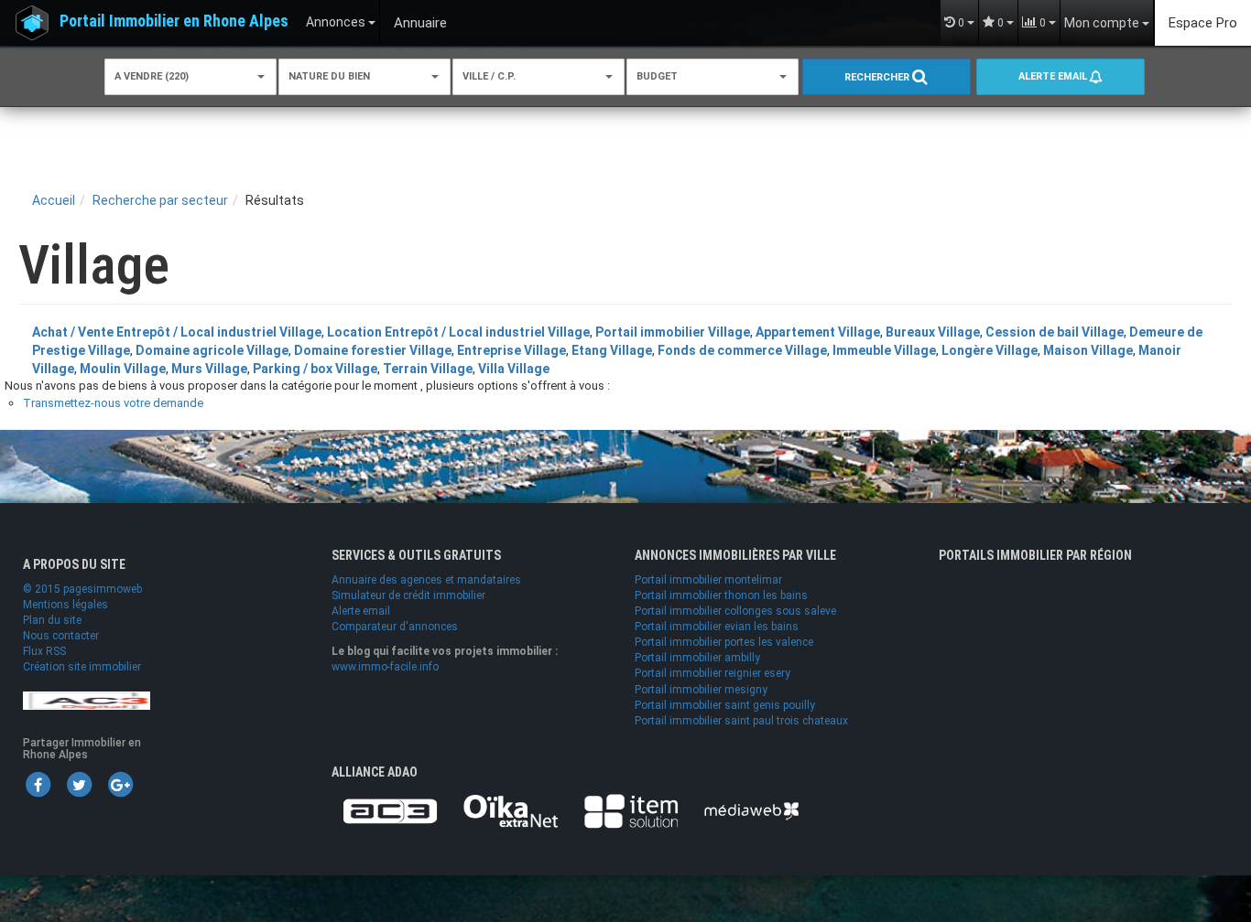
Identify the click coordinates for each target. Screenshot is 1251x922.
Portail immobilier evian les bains (717, 626)
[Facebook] (37, 783)
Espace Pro (1203, 23)
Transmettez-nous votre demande (113, 403)
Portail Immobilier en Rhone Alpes (174, 20)
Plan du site (52, 620)
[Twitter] (78, 783)
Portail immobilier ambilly (697, 657)
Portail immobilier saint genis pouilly (725, 705)
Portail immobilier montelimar (708, 580)
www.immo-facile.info (385, 666)
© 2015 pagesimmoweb (82, 589)
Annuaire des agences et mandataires (426, 580)
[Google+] (120, 783)
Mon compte (1103, 23)
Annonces (337, 22)
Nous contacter (61, 635)
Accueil (53, 200)
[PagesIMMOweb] (86, 699)
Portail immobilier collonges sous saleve (735, 611)
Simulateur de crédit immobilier (408, 595)
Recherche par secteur (160, 200)
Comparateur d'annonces (395, 626)
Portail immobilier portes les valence (724, 642)
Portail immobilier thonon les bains (721, 595)
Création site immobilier (82, 666)
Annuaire (420, 23)
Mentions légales (65, 604)
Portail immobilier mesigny (701, 689)
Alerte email (1054, 76)
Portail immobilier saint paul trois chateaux (741, 720)
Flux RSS (44, 651)
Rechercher (878, 77)
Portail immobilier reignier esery (712, 673)
